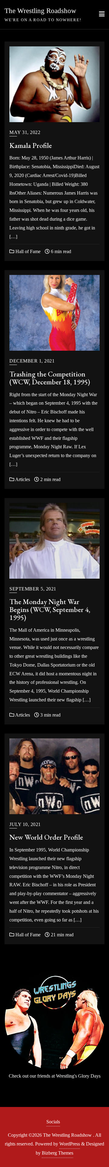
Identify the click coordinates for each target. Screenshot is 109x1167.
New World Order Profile (46, 837)
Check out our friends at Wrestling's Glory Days (55, 1075)
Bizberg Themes (57, 1152)
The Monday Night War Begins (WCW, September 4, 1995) (49, 609)
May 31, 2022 (24, 132)
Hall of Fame (27, 251)
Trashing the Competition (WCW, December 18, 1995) (49, 377)
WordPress (69, 1143)
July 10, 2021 (25, 824)
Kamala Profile (30, 145)
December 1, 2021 (31, 360)
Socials (53, 1121)
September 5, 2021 (32, 588)
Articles (22, 479)
